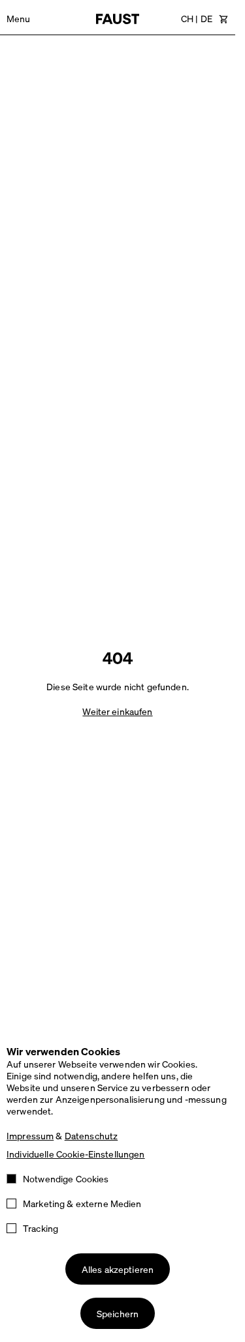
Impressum (30, 1135)
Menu (19, 18)
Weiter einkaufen (117, 711)
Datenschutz (91, 1135)
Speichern (118, 1313)
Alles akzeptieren (118, 1269)
